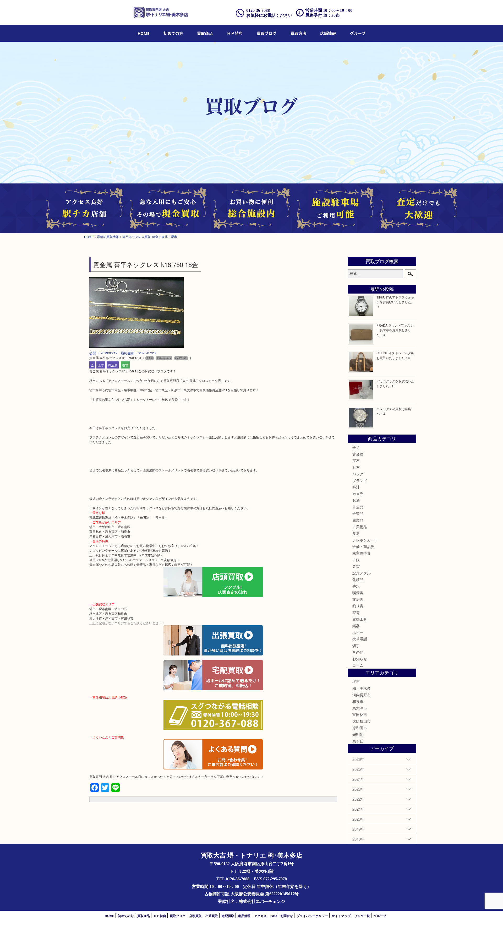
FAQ (273, 915)
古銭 (356, 559)
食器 (356, 533)
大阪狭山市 (361, 721)
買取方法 (298, 33)
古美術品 (359, 526)
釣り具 (357, 605)
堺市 (125, 365)
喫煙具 (357, 592)
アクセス (260, 915)
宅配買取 (228, 915)
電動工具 (359, 619)
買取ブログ (266, 33)
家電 (356, 612)
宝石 (356, 460)
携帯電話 (359, 638)
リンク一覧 (362, 915)
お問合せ (286, 915)
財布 (356, 467)
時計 (356, 487)
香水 (356, 586)
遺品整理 (244, 915)
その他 (357, 652)
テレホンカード (365, 540)
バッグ (357, 473)
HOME (143, 33)
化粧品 (357, 579)
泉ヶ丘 (357, 741)
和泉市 (357, 701)
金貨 (356, 566)
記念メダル (361, 573)
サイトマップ (341, 915)
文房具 (357, 599)
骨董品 (357, 506)
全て (101, 365)
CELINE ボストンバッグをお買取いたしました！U (395, 355)
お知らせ (359, 658)
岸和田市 (359, 727)
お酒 (356, 500)
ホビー (357, 632)
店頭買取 (195, 915)
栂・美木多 (361, 688)
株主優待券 (361, 553)
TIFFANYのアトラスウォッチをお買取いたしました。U (395, 302)
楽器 (356, 625)
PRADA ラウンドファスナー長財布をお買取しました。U (394, 330)
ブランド (359, 480)
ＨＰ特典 (235, 33)
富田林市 (359, 714)
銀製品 (357, 520)
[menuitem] (143, 33)
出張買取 (211, 915)
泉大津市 (359, 708)
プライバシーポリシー (312, 915)
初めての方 (173, 33)
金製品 (357, 513)
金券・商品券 (363, 546)
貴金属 (112, 365)
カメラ (357, 493)
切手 (356, 645)
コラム (357, 665)
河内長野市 (361, 694)
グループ (357, 33)
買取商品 (205, 33)
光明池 (357, 734)
